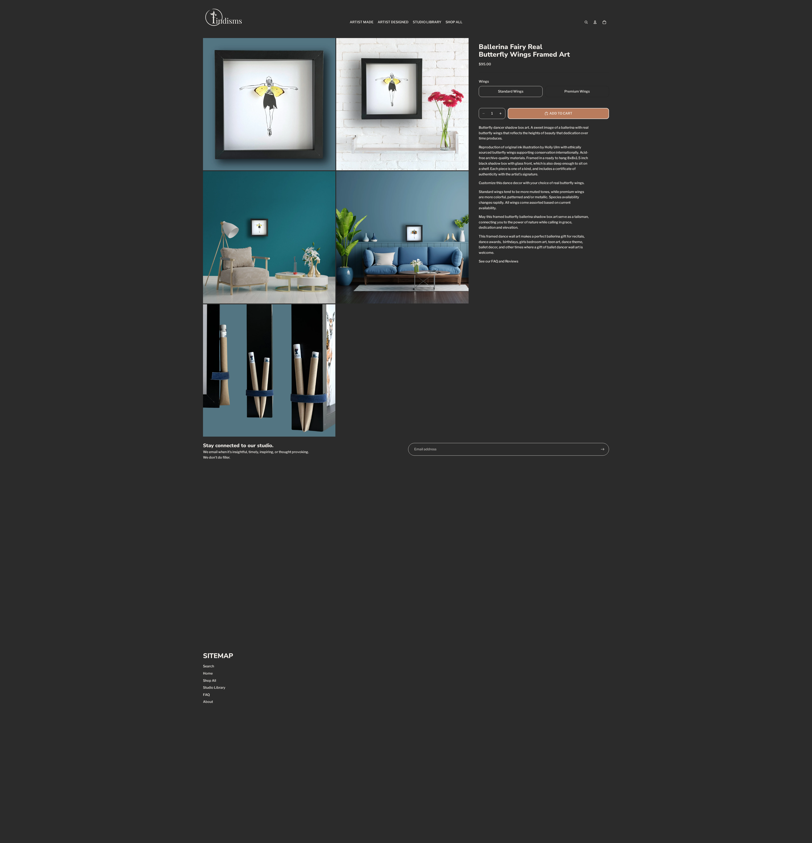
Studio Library (214, 688)
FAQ (206, 695)
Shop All (209, 681)
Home (208, 673)
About (208, 702)
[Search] (586, 22)
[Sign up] (602, 449)
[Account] (595, 22)
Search (208, 666)
